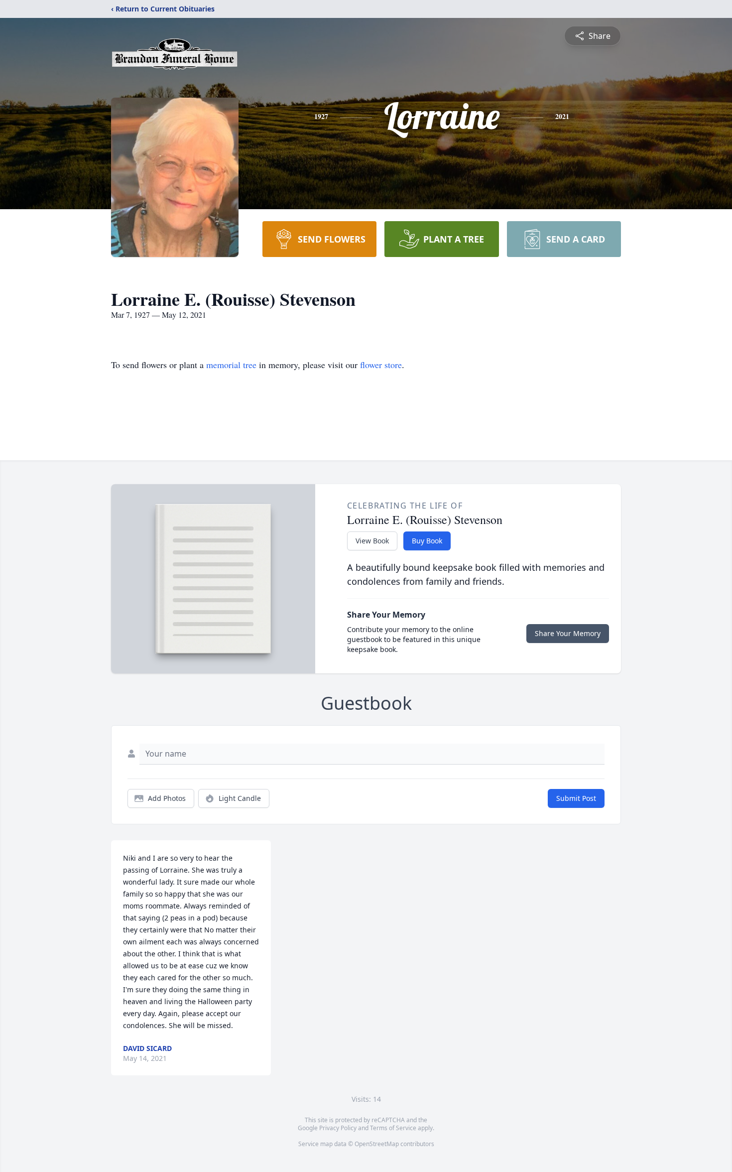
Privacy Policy (338, 1128)
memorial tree (231, 365)
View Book (372, 540)
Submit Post (576, 798)
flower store (381, 365)
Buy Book (427, 540)
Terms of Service (393, 1128)
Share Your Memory (568, 633)
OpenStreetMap (377, 1144)
